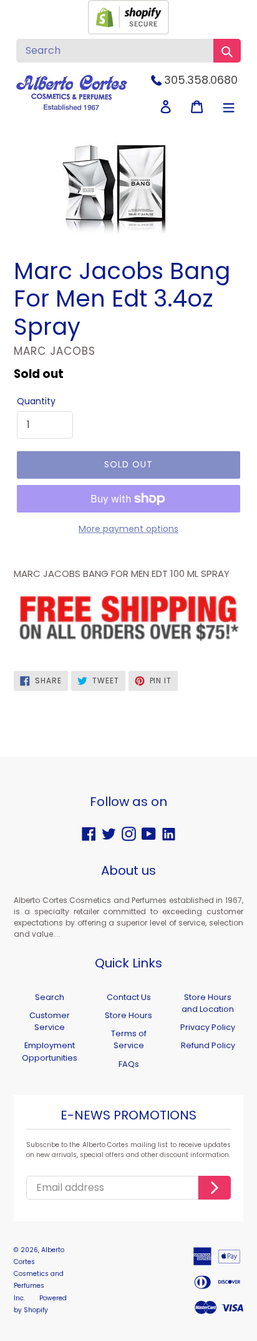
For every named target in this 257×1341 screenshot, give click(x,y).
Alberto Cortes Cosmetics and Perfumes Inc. (39, 1274)
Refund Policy (208, 1045)
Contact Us (129, 997)
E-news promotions (128, 1116)
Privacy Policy (207, 1027)
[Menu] (228, 107)
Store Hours (128, 1015)
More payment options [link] (128, 529)
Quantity (36, 401)
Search (49, 997)
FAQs (129, 1064)
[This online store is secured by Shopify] (128, 31)
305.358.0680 (201, 80)
